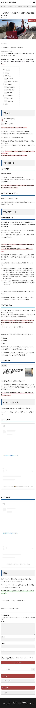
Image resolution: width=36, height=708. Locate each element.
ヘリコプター (11, 6)
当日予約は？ (9, 78)
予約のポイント (7, 84)
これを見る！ (9, 92)
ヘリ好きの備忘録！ (8, 2)
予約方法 (6, 73)
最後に (5, 104)
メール (3, 643)
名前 (2, 636)
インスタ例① (9, 98)
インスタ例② (9, 101)
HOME (4, 6)
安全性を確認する (10, 87)
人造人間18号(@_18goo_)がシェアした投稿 (18, 564)
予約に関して (7, 75)
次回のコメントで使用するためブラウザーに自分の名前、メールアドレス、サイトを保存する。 (17, 658)
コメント (3, 621)
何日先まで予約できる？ (11, 81)
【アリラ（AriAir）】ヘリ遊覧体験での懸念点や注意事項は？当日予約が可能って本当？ (13, 371)
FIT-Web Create (17, 703)
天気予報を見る (9, 90)
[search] (33, 669)
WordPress (31, 703)
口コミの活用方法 (8, 95)
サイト (2, 650)
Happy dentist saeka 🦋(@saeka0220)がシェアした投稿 (18, 486)
